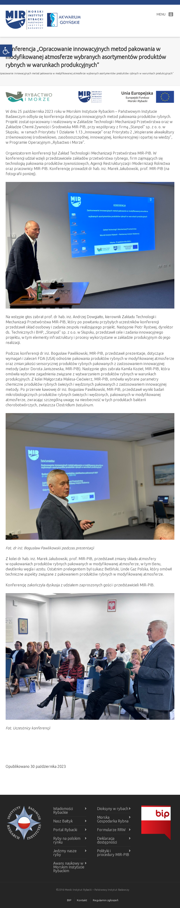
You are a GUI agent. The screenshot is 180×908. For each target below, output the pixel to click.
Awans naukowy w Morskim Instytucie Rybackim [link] (68, 867)
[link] (6, 51)
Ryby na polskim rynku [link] (66, 840)
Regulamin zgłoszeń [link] (105, 900)
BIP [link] (69, 900)
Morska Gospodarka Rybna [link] (112, 819)
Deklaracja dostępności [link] (107, 840)
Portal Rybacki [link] (65, 830)
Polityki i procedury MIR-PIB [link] (113, 853)
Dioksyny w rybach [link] (112, 808)
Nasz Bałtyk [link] (63, 821)
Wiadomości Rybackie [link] (63, 810)
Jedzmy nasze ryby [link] (65, 853)
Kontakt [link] (82, 900)
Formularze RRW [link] (111, 830)
